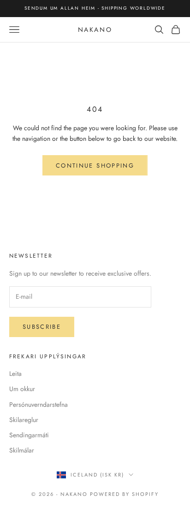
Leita (15, 373)
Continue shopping (95, 165)
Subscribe (42, 326)
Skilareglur (23, 419)
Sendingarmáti (29, 435)
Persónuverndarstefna (38, 404)
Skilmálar (21, 450)
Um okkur (22, 388)
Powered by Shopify (124, 494)
